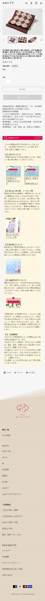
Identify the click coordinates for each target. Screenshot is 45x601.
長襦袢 (4, 476)
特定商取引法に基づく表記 (12, 569)
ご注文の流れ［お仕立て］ (12, 516)
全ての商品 (6, 435)
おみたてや (8, 3)
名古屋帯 (5, 470)
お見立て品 (6, 451)
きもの (4, 457)
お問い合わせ (22, 97)
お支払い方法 (7, 528)
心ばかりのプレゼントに (11, 494)
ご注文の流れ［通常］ (10, 510)
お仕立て (5, 488)
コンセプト (6, 550)
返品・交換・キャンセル (11, 535)
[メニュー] (41, 3)
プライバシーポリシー (10, 563)
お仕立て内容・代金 (10, 522)
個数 (4, 77)
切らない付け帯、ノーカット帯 (13, 236)
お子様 (4, 482)
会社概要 (5, 557)
